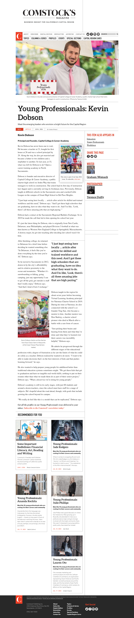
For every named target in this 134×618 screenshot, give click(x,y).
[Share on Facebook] (88, 156)
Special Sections (74, 38)
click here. (77, 179)
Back (19, 129)
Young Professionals (95, 141)
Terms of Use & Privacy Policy (34, 598)
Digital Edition (46, 34)
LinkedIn (98, 34)
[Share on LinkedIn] (95, 156)
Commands (1, 616)
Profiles (52, 38)
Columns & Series (39, 38)
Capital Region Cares (93, 38)
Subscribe (34, 34)
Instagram (94, 34)
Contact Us (80, 34)
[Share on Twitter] (91, 156)
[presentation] (19, 36)
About (26, 34)
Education (91, 138)
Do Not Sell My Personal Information (53, 598)
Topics (26, 38)
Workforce (91, 145)
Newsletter (59, 34)
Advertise (70, 34)
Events (61, 38)
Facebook (91, 34)
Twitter (87, 34)
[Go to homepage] (49, 16)
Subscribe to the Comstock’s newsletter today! (44, 407)
